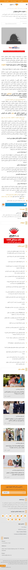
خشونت (3, 65)
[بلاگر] (15, 519)
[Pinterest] (2, 516)
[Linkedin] (12, 519)
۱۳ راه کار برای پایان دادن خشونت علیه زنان (14, 99)
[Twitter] (21, 516)
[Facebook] (25, 516)
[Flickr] (19, 519)
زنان (13, 113)
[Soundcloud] (6, 516)
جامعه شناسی (17, 200)
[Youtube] (10, 516)
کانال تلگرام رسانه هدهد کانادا (12, 194)
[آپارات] (8, 519)
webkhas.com (8, 567)
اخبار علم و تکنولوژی (20, 470)
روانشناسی (9, 8)
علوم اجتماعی (9, 200)
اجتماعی (9, 94)
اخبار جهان (22, 389)
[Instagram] (14, 516)
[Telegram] (17, 516)
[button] (26, 4)
